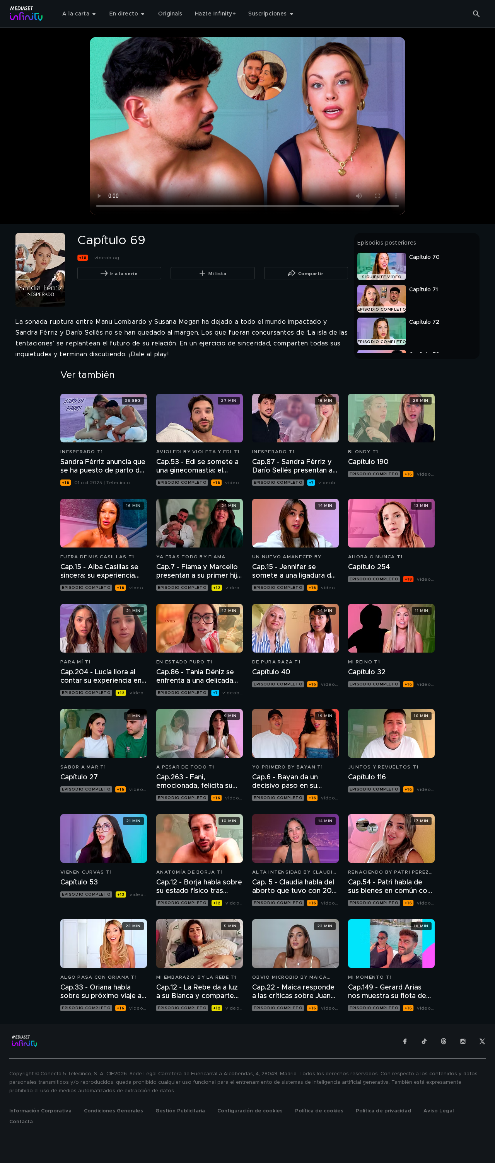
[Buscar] (476, 14)
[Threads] (443, 1041)
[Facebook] (404, 1041)
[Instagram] (462, 1041)
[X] (482, 1041)
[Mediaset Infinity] (26, 14)
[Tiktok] (424, 1041)
